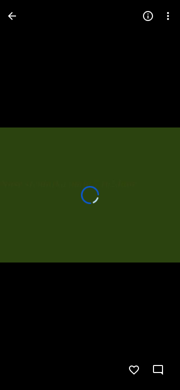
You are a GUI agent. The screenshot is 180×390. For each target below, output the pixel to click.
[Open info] (148, 16)
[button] (28, 195)
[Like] (134, 370)
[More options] (168, 16)
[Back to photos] (12, 16)
